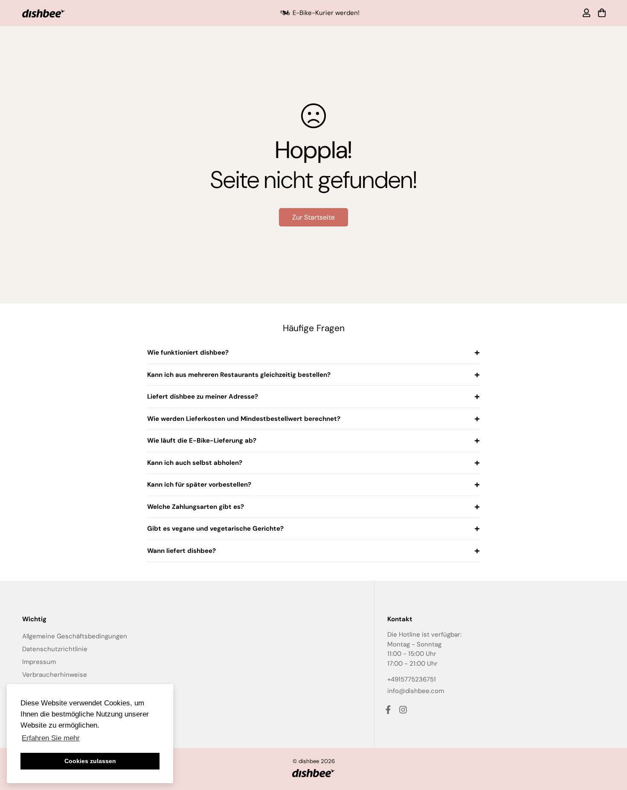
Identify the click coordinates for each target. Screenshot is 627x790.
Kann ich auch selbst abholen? (194, 462)
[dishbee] (43, 13)
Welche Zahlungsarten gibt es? (195, 506)
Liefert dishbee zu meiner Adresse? (202, 396)
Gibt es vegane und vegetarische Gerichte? (215, 528)
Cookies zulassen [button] (90, 761)
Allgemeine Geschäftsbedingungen (74, 636)
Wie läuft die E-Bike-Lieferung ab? (201, 440)
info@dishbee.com (415, 691)
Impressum (39, 662)
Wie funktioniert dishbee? (188, 352)
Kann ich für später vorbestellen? (199, 484)
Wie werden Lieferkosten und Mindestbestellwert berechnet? (243, 418)
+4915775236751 (411, 679)
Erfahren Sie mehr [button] (51, 738)
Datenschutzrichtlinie (54, 649)
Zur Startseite (313, 217)
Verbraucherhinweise (54, 674)
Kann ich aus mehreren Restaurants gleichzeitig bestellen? (239, 374)
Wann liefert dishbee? (181, 550)
